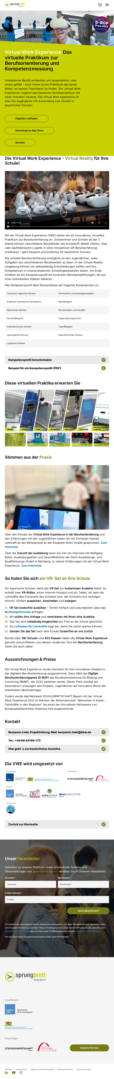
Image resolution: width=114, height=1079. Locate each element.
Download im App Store (29, 130)
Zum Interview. (31, 565)
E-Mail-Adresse (13, 893)
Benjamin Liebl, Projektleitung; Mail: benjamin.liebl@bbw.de (49, 732)
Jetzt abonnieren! (88, 910)
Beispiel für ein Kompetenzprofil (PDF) (34, 368)
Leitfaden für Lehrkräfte (30, 626)
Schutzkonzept (83, 1069)
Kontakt (20, 142)
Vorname (10, 878)
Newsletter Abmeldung (17, 931)
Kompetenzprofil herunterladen (30, 360)
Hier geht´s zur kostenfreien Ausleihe (34, 749)
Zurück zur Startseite (23, 824)
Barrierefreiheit (65, 1069)
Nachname (64, 878)
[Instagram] (21, 1073)
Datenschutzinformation (42, 1069)
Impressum (21, 1069)
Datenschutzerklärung (88, 931)
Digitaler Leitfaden (26, 118)
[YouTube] (13, 1073)
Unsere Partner (89, 1047)
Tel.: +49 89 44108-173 (24, 740)
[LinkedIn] (6, 1073)
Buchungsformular (18, 612)
